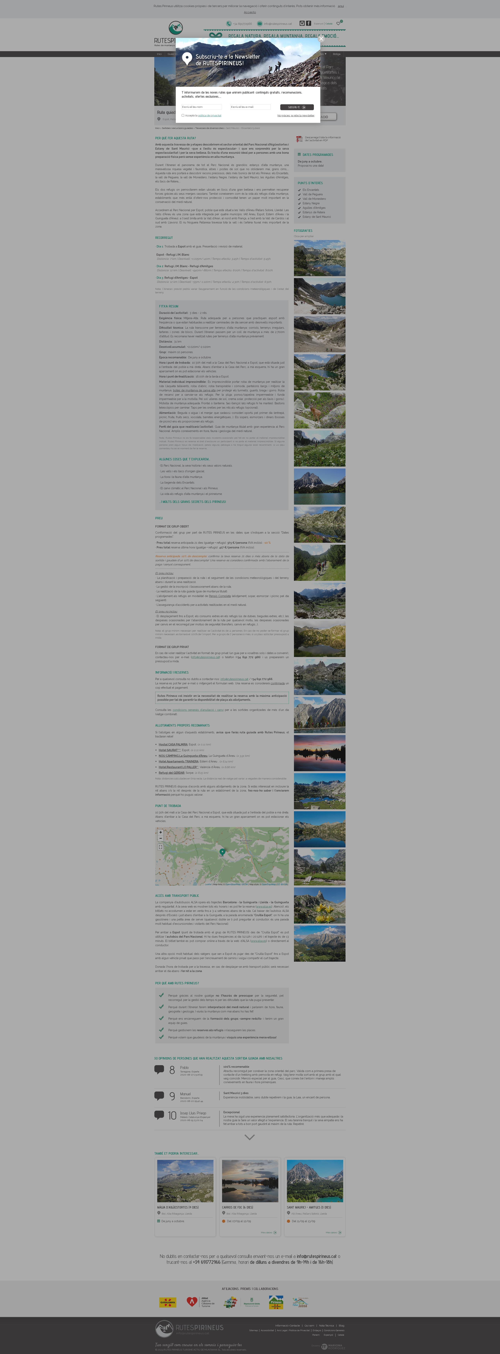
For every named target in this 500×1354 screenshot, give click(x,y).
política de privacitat (209, 115)
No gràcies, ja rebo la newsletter (296, 115)
